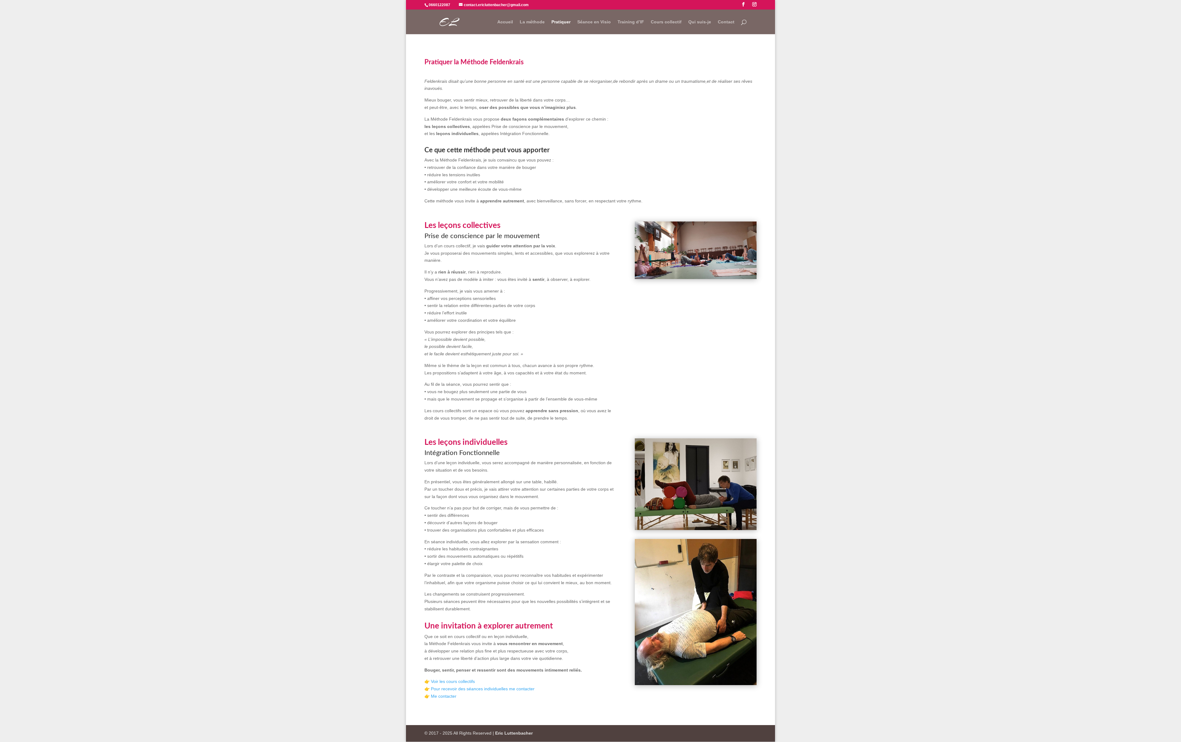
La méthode (532, 22)
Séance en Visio (594, 22)
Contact (726, 22)
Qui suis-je (699, 22)
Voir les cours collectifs (453, 681)
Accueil (505, 22)
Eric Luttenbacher (514, 733)
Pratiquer (561, 22)
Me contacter (443, 696)
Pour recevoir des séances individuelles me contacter (483, 688)
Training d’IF (631, 22)
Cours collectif (666, 22)
